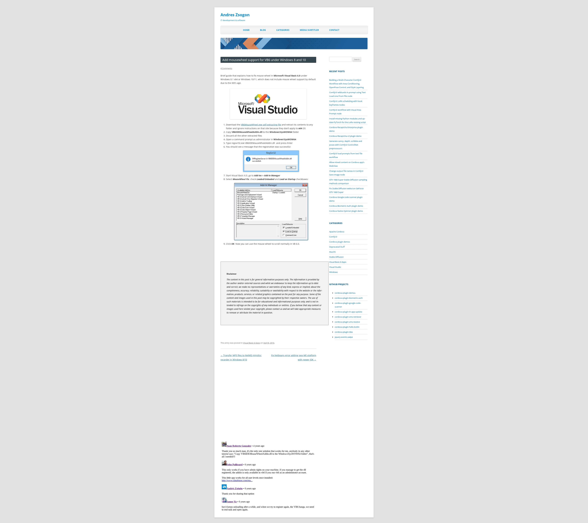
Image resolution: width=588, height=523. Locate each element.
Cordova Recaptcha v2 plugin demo (345, 136)
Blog (263, 29)
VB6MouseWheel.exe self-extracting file (261, 124)
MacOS (332, 251)
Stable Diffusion (336, 257)
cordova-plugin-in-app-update (348, 311)
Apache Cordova (336, 231)
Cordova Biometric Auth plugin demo (346, 206)
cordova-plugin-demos (345, 293)
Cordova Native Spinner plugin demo (346, 211)
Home (246, 29)
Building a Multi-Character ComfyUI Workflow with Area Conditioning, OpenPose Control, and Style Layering (346, 84)
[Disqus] (268, 400)
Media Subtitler (309, 29)
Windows (333, 272)
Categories (282, 29)
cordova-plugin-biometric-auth (349, 298)
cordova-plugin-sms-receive (347, 321)
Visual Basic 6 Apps (251, 342)
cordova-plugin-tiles (344, 332)
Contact (334, 29)
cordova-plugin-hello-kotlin (347, 327)
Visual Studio (335, 267)
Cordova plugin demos (339, 241)
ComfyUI (333, 236)
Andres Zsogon (235, 14)
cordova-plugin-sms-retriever (348, 316)
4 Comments (226, 68)
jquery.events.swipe (344, 337)
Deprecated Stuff (337, 246)
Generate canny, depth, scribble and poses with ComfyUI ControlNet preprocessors (345, 145)
